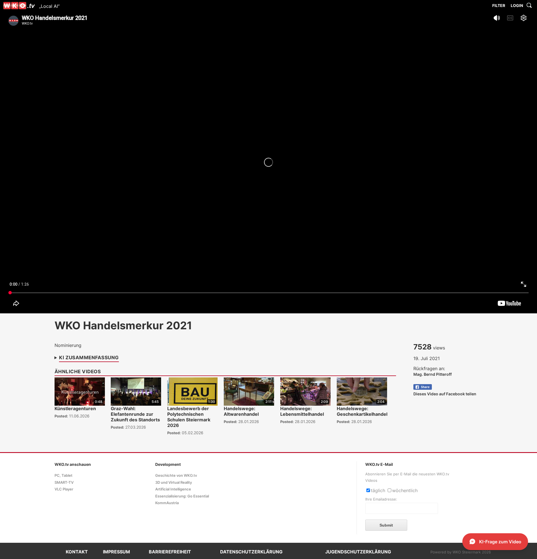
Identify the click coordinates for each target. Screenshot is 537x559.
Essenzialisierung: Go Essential (182, 496)
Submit (386, 525)
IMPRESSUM (116, 552)
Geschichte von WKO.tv (176, 475)
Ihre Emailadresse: (381, 499)
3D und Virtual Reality (173, 482)
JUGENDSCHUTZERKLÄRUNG (358, 552)
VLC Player (64, 489)
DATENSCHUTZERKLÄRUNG (251, 552)
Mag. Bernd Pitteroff (432, 374)
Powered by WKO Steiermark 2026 (460, 552)
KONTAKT (77, 552)
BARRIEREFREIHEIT (170, 552)
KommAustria (167, 503)
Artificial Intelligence (173, 489)
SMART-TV (64, 482)
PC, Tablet (63, 475)
